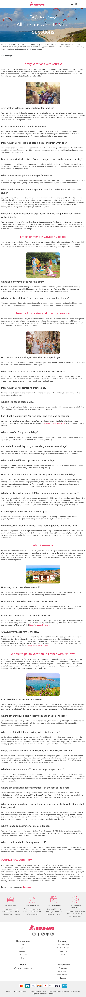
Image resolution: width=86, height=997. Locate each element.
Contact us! (27, 887)
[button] (77, 4)
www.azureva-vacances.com (54, 423)
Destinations (23, 941)
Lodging (62, 941)
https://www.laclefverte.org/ (39, 625)
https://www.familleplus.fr (38, 646)
